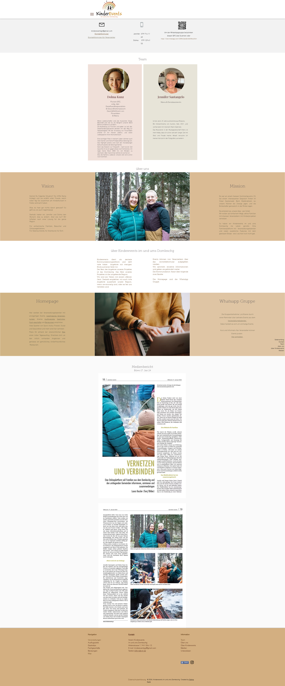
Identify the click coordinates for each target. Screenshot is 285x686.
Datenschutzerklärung (137, 679)
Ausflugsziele (50, 319)
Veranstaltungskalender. (237, 321)
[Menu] (92, 14)
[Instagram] (192, 662)
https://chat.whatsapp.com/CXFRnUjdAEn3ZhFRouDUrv (179, 39)
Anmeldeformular (166, 262)
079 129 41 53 (140, 651)
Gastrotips (61, 319)
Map (63, 332)
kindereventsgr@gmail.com (145, 648)
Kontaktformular (102, 34)
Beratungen (49, 322)
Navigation (92, 634)
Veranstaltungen (94, 640)
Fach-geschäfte (35, 322)
